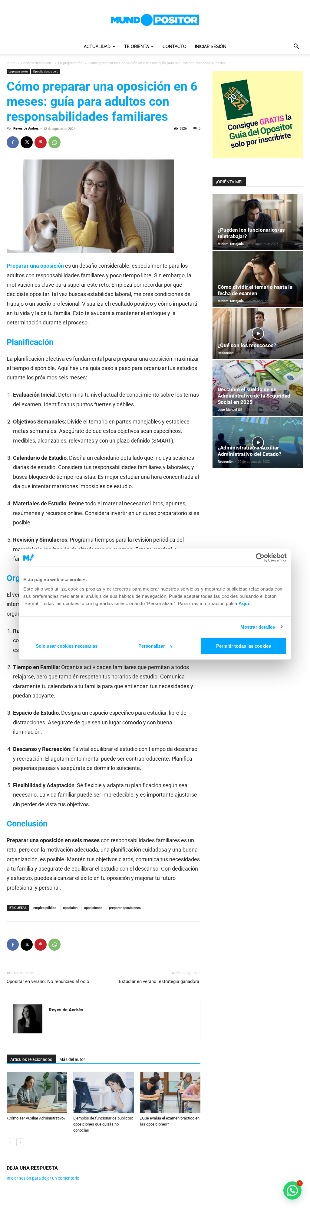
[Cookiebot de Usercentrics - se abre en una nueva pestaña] (260, 557)
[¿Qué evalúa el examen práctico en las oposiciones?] (170, 1092)
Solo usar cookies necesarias (66, 646)
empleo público (44, 908)
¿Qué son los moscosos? (247, 345)
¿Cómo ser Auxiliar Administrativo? (36, 1118)
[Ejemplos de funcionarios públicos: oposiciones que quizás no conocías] (103, 1092)
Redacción (225, 353)
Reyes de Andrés (26, 128)
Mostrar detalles (257, 626)
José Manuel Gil (230, 410)
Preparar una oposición (35, 266)
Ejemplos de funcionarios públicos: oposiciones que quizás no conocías (103, 1124)
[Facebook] (13, 142)
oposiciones (93, 908)
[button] (296, 47)
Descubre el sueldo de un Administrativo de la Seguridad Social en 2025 (254, 395)
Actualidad (97, 46)
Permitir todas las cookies (243, 646)
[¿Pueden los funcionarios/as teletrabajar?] (258, 222)
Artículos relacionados (31, 1059)
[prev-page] (10, 1142)
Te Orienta (136, 46)
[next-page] (20, 1142)
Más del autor (72, 1059)
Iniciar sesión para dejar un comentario (43, 1178)
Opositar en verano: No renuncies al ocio (49, 981)
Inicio (11, 63)
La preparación (70, 63)
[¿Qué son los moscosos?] (258, 333)
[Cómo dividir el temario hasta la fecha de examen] (258, 279)
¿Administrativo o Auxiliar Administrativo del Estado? (249, 451)
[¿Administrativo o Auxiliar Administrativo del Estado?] (258, 442)
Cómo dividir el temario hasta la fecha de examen (255, 290)
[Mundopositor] (155, 19)
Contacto (174, 46)
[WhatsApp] (54, 142)
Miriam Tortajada (231, 244)
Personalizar (151, 646)
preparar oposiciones (125, 908)
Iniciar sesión (210, 46)
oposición (70, 908)
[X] (27, 142)
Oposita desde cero (36, 63)
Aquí (244, 603)
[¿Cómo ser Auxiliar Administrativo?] (37, 1092)
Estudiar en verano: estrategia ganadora (159, 981)
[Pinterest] (41, 142)
